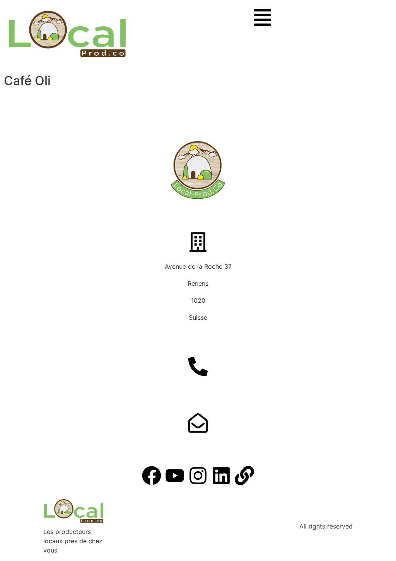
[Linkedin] (221, 475)
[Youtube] (174, 475)
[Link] (244, 475)
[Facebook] (151, 475)
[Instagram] (198, 475)
